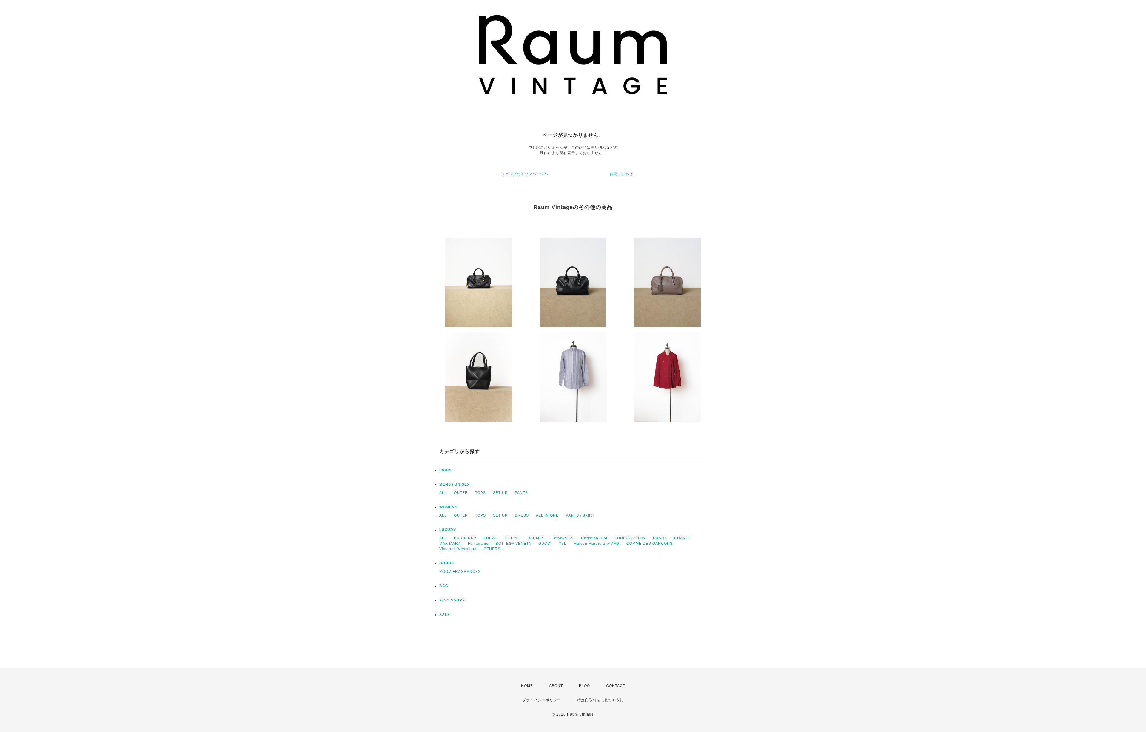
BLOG (584, 686)
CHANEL (682, 538)
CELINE (512, 538)
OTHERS (492, 549)
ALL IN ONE (547, 515)
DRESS (522, 515)
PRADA (660, 538)
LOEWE (491, 538)
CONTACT (615, 686)
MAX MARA (450, 543)
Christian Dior (594, 538)
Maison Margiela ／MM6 (596, 543)
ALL (443, 493)
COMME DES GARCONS (649, 543)
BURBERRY (465, 538)
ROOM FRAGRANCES (460, 572)
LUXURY (447, 530)
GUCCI (545, 543)
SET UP (500, 493)
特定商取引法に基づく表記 (600, 700)
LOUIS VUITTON (630, 538)
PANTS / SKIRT (580, 515)
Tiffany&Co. (563, 538)
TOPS (480, 493)
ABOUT (556, 686)
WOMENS (448, 507)
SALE (444, 615)
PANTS (521, 493)
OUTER (461, 493)
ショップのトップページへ (524, 174)
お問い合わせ (621, 174)
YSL (562, 543)
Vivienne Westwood (458, 549)
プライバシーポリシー (541, 700)
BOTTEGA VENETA (513, 543)
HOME (527, 686)
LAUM (445, 470)
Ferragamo (478, 543)
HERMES (536, 538)
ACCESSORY (452, 600)
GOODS (446, 563)
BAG (443, 586)
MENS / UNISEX (454, 484)
